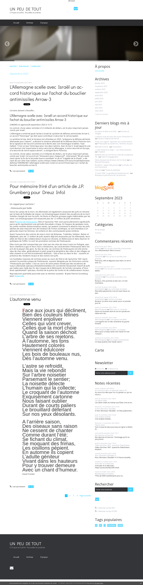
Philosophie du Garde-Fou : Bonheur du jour (115, 143)
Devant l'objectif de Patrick (108, 138)
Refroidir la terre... (102, 147)
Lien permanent (18, 171)
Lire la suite (99, 70)
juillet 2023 (99, 99)
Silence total (99, 425)
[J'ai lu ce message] (141, 583)
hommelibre (99, 289)
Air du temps (100, 230)
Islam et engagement (110, 157)
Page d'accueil (24, 66)
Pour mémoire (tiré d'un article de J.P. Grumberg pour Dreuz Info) (47, 189)
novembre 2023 (101, 86)
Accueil (16, 22)
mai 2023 (98, 105)
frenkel (98, 248)
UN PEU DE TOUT (25, 9)
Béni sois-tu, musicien (118, 309)
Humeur (98, 233)
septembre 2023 (101, 92)
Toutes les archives (101, 114)
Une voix (98, 170)
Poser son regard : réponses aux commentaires (113, 141)
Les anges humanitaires (119, 340)
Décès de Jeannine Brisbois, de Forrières (111, 160)
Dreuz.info (19, 276)
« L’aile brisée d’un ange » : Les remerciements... (113, 150)
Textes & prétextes (112, 170)
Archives (29, 22)
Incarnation (117, 147)
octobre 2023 (36, 66)
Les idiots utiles (101, 400)
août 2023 (13, 66)
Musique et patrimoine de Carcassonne (110, 175)
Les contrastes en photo (117, 289)
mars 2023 (99, 111)
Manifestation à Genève (104, 474)
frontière (111, 525)
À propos (44, 22)
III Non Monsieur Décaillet (105, 409)
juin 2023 (98, 102)
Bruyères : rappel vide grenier (106, 165)
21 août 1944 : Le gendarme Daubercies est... (112, 173)
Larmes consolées (115, 299)
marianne (98, 256)
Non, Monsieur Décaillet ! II (105, 455)
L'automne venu (25, 299)
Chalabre (101, 152)
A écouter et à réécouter (104, 463)
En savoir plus (99, 583)
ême (120, 525)
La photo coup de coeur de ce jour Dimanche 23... (114, 136)
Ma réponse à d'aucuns (104, 435)
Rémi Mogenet (100, 309)
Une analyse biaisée (103, 417)
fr (100, 525)
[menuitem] (16, 23)
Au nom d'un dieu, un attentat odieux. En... (111, 390)
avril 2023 (98, 108)
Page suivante (85, 495)
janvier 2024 (99, 83)
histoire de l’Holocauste (26, 222)
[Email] (76, 8)
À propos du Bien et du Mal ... (106, 131)
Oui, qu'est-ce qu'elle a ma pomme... (118, 248)
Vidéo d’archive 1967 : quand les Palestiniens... (112, 445)
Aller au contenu (7, 3)
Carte (99, 350)
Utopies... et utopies (117, 329)
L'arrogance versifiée (118, 319)
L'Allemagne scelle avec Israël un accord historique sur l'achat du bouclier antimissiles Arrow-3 (48, 93)
